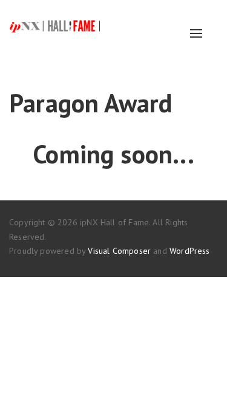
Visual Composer (119, 250)
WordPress (189, 250)
